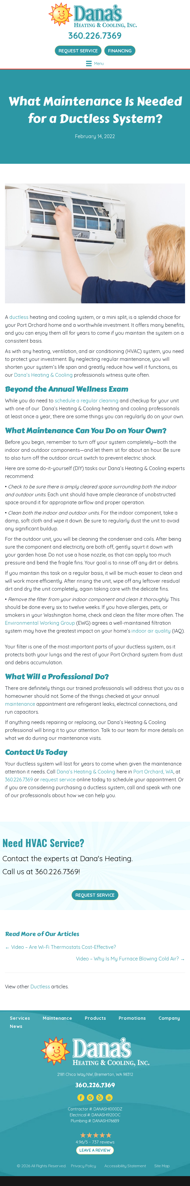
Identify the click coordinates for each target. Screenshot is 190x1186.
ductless (18, 317)
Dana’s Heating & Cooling (43, 375)
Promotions (132, 1018)
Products (95, 1018)
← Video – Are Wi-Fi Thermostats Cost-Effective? (60, 947)
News (16, 1026)
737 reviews (103, 1141)
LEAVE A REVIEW (95, 1150)
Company (169, 1018)
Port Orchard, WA (153, 772)
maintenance (20, 704)
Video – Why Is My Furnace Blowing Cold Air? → (130, 959)
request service (57, 779)
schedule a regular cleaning (87, 400)
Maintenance (57, 1018)
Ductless (40, 986)
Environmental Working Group (40, 623)
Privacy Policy (83, 1165)
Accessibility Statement (125, 1165)
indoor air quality (151, 631)
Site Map (162, 1165)
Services (20, 1018)
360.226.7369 (95, 35)
